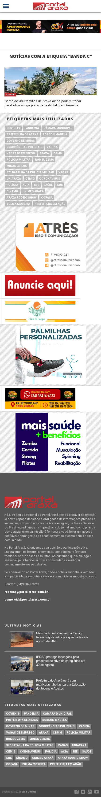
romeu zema (44, 159)
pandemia (31, 128)
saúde (48, 185)
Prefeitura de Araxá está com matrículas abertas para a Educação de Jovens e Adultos (60, 684)
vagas (63, 172)
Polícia (12, 185)
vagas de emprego (21, 153)
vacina (52, 147)
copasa (47, 197)
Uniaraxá (14, 178)
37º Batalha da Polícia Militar (30, 172)
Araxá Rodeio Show (22, 197)
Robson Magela (55, 134)
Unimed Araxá (33, 191)
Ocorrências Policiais (24, 147)
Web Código (29, 791)
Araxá (44, 153)
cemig (30, 178)
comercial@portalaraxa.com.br (27, 599)
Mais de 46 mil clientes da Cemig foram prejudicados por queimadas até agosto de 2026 (62, 637)
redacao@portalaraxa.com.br (26, 592)
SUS (60, 185)
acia (26, 185)
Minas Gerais (17, 166)
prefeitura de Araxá (22, 134)
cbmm (57, 153)
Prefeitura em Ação (50, 204)
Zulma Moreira (18, 204)
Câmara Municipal (57, 128)
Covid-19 (13, 128)
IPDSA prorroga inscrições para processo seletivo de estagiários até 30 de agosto (60, 660)
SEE (36, 185)
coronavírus (49, 178)
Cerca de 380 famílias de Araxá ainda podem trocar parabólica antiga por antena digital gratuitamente (42, 103)
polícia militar (19, 159)
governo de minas (21, 140)
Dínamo (12, 191)
